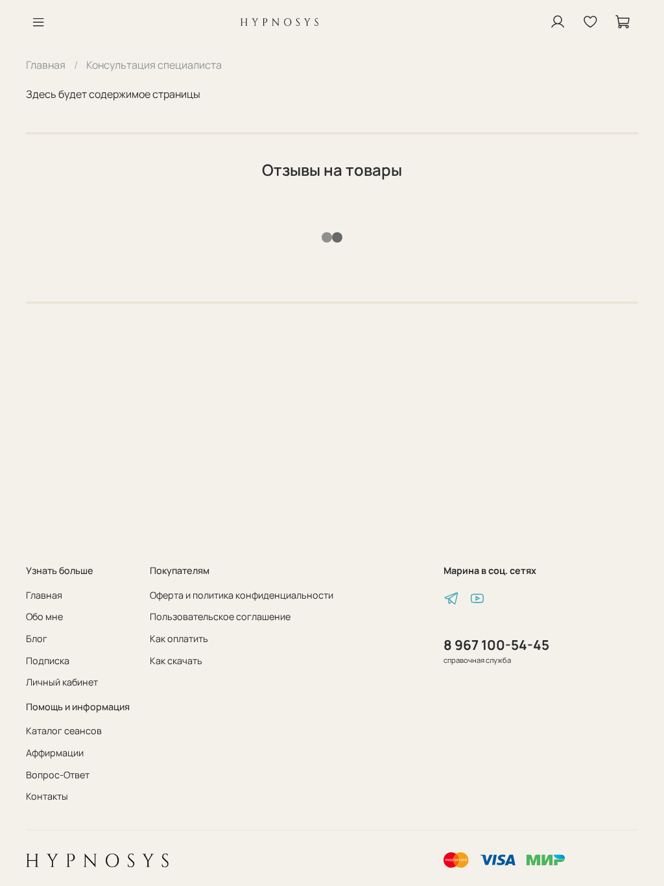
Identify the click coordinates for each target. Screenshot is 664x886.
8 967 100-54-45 (496, 645)
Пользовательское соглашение (220, 616)
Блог (36, 638)
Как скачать (176, 660)
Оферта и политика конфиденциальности (241, 595)
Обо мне (44, 616)
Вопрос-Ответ (57, 775)
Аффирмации (55, 753)
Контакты (47, 796)
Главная (45, 65)
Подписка (47, 660)
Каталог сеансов (64, 730)
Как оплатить (179, 638)
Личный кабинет (62, 682)
